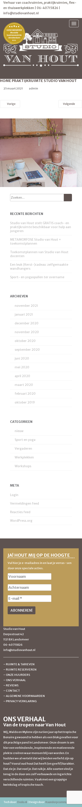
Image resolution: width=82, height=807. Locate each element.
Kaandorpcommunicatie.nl (62, 802)
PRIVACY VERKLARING (21, 701)
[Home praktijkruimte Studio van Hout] (41, 152)
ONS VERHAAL (16, 680)
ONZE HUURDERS (18, 675)
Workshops (23, 466)
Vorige (11, 103)
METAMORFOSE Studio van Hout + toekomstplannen (35, 241)
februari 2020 (25, 394)
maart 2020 (24, 385)
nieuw (19, 431)
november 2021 (26, 306)
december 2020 (26, 323)
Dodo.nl (22, 802)
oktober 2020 (25, 341)
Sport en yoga (25, 440)
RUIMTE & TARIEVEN (20, 664)
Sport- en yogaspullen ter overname (37, 277)
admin (33, 88)
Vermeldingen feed (24, 503)
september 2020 (27, 350)
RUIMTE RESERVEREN (21, 669)
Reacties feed (20, 512)
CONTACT (13, 690)
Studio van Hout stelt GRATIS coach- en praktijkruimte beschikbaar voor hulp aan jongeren (40, 227)
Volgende (69, 103)
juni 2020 (22, 358)
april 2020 (22, 376)
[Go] (68, 197)
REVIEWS (12, 685)
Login (14, 495)
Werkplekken (24, 457)
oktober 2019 (25, 402)
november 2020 (27, 332)
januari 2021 (24, 314)
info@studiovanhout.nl (21, 13)
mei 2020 (22, 367)
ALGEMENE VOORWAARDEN (25, 696)
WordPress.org (21, 521)
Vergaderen (23, 449)
